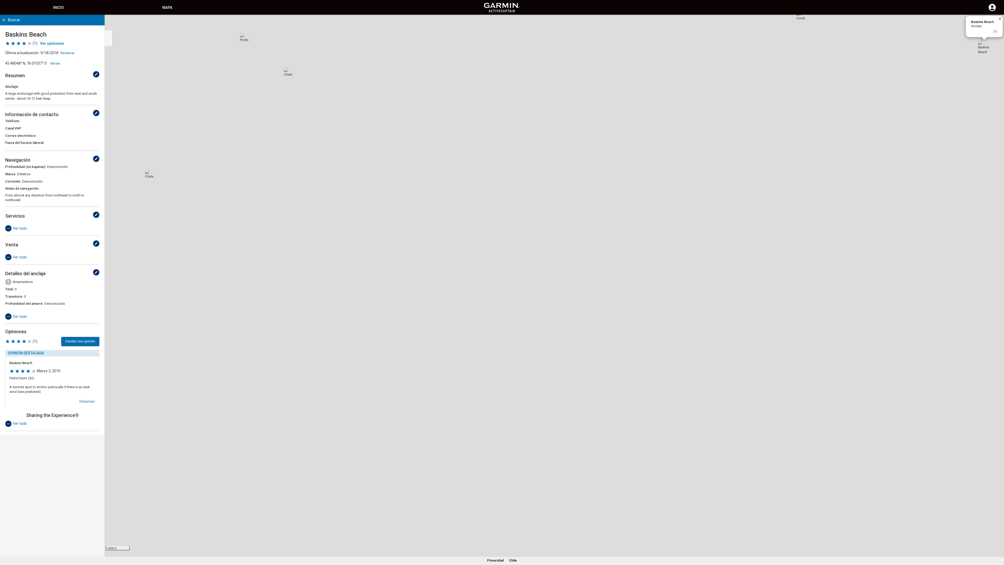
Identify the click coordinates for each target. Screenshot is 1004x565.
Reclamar (67, 53)
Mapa (167, 7)
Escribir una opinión (80, 341)
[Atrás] (4, 20)
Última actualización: (22, 53)
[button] (997, 541)
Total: (9, 289)
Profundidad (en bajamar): (25, 167)
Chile (513, 560)
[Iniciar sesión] (992, 10)
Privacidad (495, 560)
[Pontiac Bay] (244, 37)
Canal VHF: (13, 128)
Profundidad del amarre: (24, 304)
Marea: (10, 174)
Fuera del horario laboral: (24, 143)
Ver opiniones (52, 43)
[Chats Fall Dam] (288, 72)
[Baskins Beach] (984, 47)
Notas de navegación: (22, 188)
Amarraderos (23, 282)
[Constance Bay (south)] (800, 16)
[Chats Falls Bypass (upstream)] (149, 174)
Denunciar (87, 401)
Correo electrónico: (20, 136)
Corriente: (13, 181)
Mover (55, 63)
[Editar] (96, 74)
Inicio (58, 7)
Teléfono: (12, 121)
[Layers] (995, 23)
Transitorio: (14, 296)
